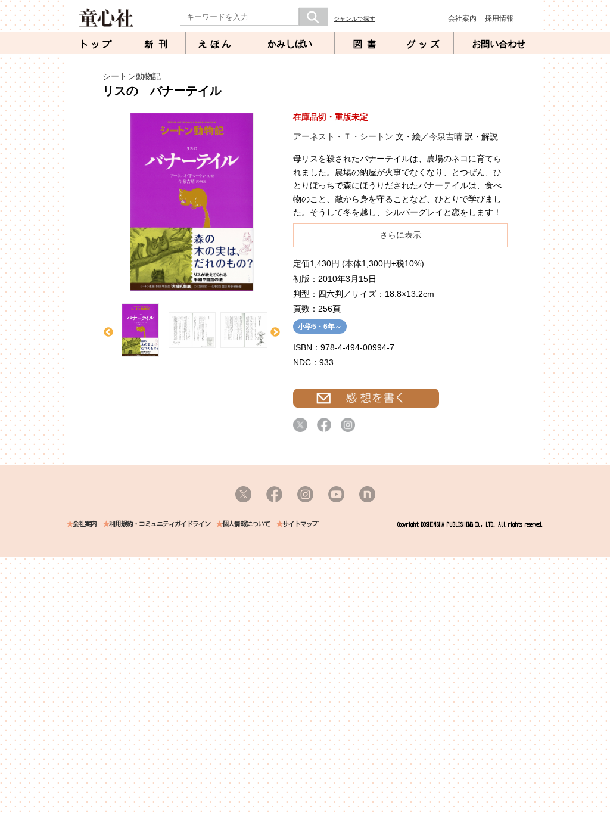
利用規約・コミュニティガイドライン (159, 524)
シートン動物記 (131, 76)
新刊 (158, 44)
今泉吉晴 (445, 136)
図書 (367, 44)
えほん (216, 44)
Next (275, 332)
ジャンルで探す (354, 18)
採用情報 (499, 18)
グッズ (424, 44)
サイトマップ (300, 524)
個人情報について (246, 524)
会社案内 (462, 18)
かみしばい (289, 44)
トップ (96, 44)
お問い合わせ (498, 44)
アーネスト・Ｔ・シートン (343, 136)
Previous (108, 332)
